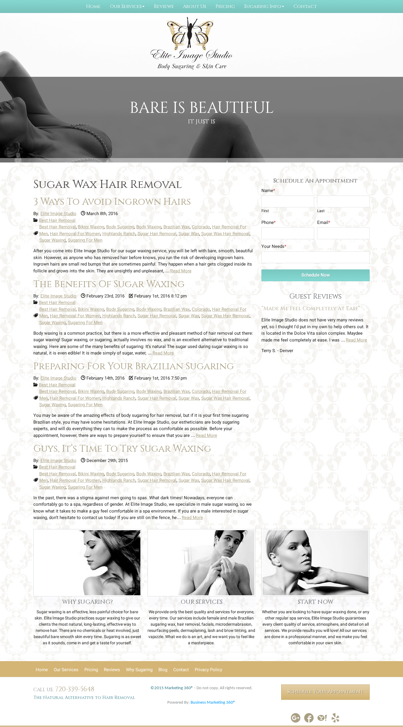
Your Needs (273, 246)
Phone (268, 222)
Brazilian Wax (176, 227)
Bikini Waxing (91, 227)
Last (321, 211)
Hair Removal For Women (75, 233)
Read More (180, 271)
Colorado (201, 227)
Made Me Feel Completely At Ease (310, 308)
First (265, 211)
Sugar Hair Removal (156, 233)
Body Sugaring (120, 227)
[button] (127, 6)
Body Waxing (148, 227)
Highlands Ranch (118, 233)
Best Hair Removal (57, 220)
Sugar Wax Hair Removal (225, 233)
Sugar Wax (188, 233)
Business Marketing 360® (213, 702)
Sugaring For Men (85, 240)
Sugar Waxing (52, 240)
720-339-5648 (74, 689)
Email (323, 222)
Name (268, 190)
